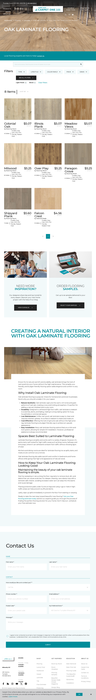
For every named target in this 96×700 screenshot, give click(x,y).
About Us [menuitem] (84, 664)
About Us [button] (6, 14)
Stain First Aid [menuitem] (71, 667)
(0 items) (72, 14)
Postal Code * (10, 605)
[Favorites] (69, 15)
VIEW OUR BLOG (23, 307)
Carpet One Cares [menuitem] (85, 668)
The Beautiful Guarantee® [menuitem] (70, 675)
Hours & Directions (70, 9)
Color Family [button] (52, 72)
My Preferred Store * (56, 605)
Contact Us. (40, 56)
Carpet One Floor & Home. (16, 688)
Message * (9, 617)
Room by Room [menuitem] (56, 664)
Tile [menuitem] (38, 681)
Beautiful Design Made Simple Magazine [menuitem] (55, 681)
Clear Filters (42, 83)
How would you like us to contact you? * (19, 582)
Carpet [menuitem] (39, 674)
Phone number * (11, 594)
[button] (66, 15)
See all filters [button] (24, 78)
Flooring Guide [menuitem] (71, 671)
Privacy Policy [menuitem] (86, 681)
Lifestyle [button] (34, 72)
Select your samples (68, 305)
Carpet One (8, 20)
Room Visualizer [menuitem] (54, 668)
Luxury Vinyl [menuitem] (41, 667)
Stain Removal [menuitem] (71, 664)
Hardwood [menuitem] (40, 671)
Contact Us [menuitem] (85, 672)
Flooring (18, 20)
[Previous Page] (43, 236)
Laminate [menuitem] (40, 677)
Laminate (27, 20)
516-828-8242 (32, 3)
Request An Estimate (84, 9)
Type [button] (20, 72)
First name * (10, 562)
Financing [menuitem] (40, 688)
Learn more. (13, 696)
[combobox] (46, 64)
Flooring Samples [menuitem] (54, 673)
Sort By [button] (23, 91)
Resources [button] (19, 9)
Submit (48, 645)
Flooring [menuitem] (39, 664)
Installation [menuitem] (70, 683)
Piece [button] (69, 72)
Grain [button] (82, 72)
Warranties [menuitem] (70, 679)
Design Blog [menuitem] (55, 687)
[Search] (81, 64)
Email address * (54, 594)
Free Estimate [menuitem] (41, 684)
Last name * (53, 562)
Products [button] (7, 9)
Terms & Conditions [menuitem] (84, 677)
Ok (79, 694)
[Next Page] (53, 236)
